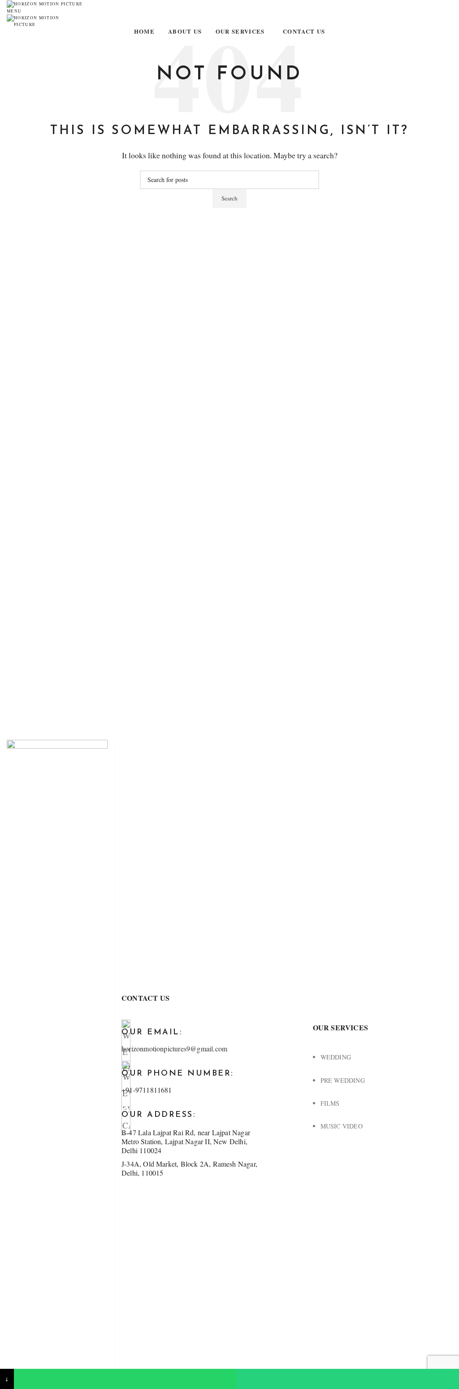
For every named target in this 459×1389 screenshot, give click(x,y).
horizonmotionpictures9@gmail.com (174, 1048)
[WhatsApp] (125, 1379)
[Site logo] (44, 3)
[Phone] (347, 1379)
